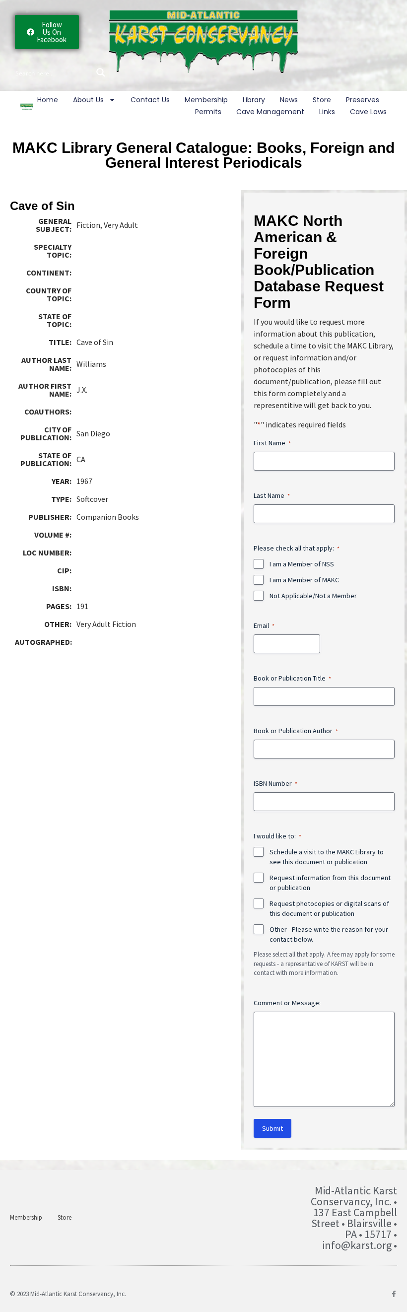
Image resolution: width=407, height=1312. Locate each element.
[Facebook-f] (394, 1294)
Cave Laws (368, 112)
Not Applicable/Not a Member (313, 595)
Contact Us (150, 100)
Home (47, 100)
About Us (88, 100)
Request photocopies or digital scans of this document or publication (329, 908)
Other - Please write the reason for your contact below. (329, 934)
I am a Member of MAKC (304, 579)
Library (254, 100)
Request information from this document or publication (330, 882)
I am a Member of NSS (302, 563)
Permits (208, 112)
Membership (206, 100)
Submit (272, 1128)
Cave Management (270, 112)
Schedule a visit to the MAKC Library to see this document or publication (327, 856)
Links (327, 112)
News (289, 100)
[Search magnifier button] (100, 72)
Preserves (362, 100)
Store (322, 100)
